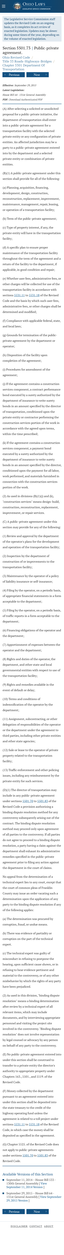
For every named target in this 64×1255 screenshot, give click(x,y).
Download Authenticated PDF (25, 99)
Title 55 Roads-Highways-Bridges (27, 61)
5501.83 (42, 801)
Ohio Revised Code (16, 57)
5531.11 (19, 295)
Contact (36, 1226)
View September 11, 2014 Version (26, 1185)
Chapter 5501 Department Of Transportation (23, 67)
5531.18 (34, 295)
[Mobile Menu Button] (3, 6)
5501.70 (27, 801)
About (48, 1226)
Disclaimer (19, 1226)
